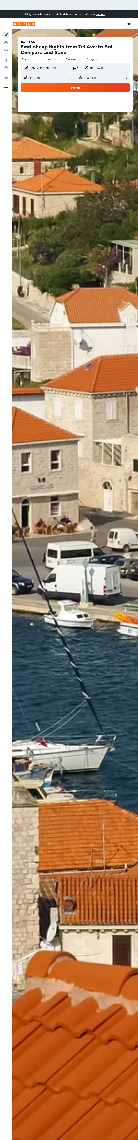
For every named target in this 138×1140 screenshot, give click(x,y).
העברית (100, 14)
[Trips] (6, 77)
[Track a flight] (6, 67)
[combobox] (72, 59)
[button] (134, 14)
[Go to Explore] (6, 60)
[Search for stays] (6, 42)
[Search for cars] (6, 49)
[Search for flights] (6, 34)
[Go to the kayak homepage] (24, 24)
